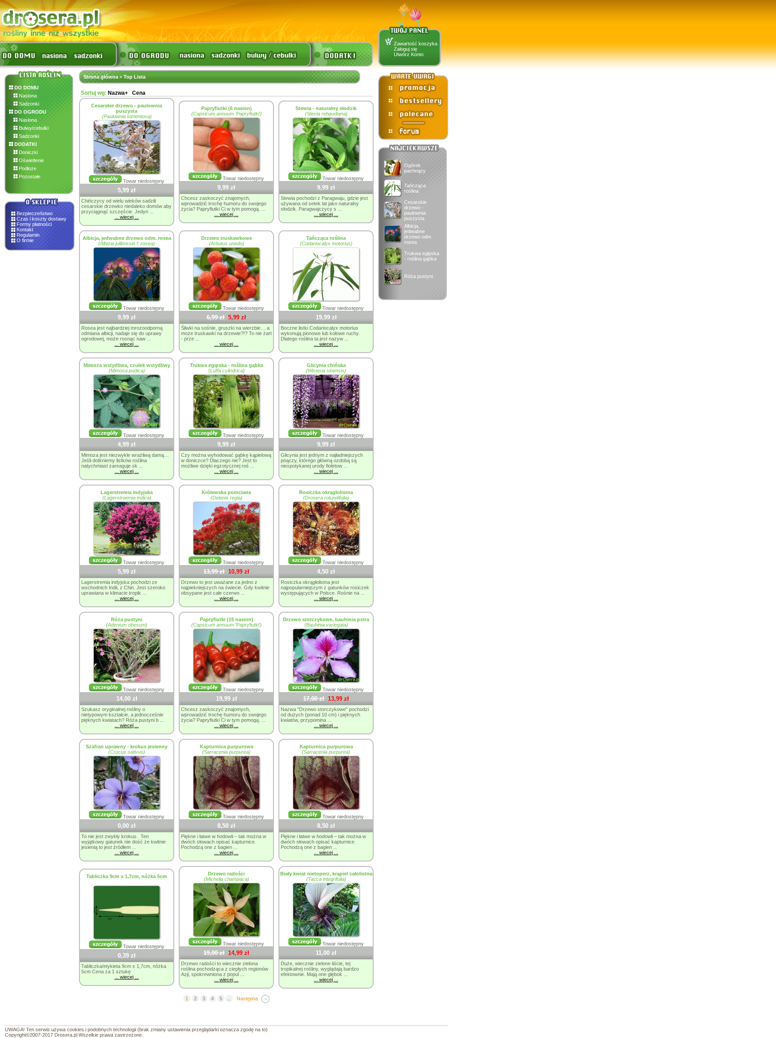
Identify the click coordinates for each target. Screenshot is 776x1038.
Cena (139, 93)
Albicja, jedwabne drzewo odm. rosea (418, 234)
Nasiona (27, 95)
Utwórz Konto (408, 54)
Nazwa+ (118, 93)
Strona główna (101, 77)
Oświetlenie (31, 160)
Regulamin (28, 235)
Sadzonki (28, 103)
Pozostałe (29, 176)
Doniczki (28, 152)
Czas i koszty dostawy (41, 218)
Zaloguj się (405, 49)
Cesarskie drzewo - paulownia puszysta (415, 210)
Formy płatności (34, 224)
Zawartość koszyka (415, 43)
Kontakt (25, 229)
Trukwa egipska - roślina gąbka (421, 256)
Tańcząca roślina (415, 188)
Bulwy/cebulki (33, 128)
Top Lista (134, 77)
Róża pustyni (418, 276)
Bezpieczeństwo (35, 213)
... (229, 998)
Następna (247, 998)
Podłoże (27, 168)
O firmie (25, 240)
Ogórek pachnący (415, 168)
